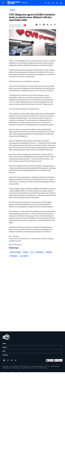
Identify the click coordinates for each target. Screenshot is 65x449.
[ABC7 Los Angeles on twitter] (8, 360)
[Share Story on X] (40, 24)
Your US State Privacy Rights (37, 366)
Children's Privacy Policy (25, 366)
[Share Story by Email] (51, 24)
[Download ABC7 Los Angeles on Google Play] (58, 360)
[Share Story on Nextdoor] (47, 24)
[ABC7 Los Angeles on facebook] (4, 360)
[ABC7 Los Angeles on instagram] (11, 360)
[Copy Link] (54, 24)
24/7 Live (24, 3)
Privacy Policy (5, 366)
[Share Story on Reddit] (43, 24)
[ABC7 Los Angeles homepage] (13, 3)
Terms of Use (47, 366)
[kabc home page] (6, 337)
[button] (3, 2)
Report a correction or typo (15, 244)
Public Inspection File (7, 367)
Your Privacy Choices (14, 366)
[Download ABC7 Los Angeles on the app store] (50, 360)
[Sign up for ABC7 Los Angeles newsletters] (15, 360)
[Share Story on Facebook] (36, 24)
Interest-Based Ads (55, 366)
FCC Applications (16, 367)
